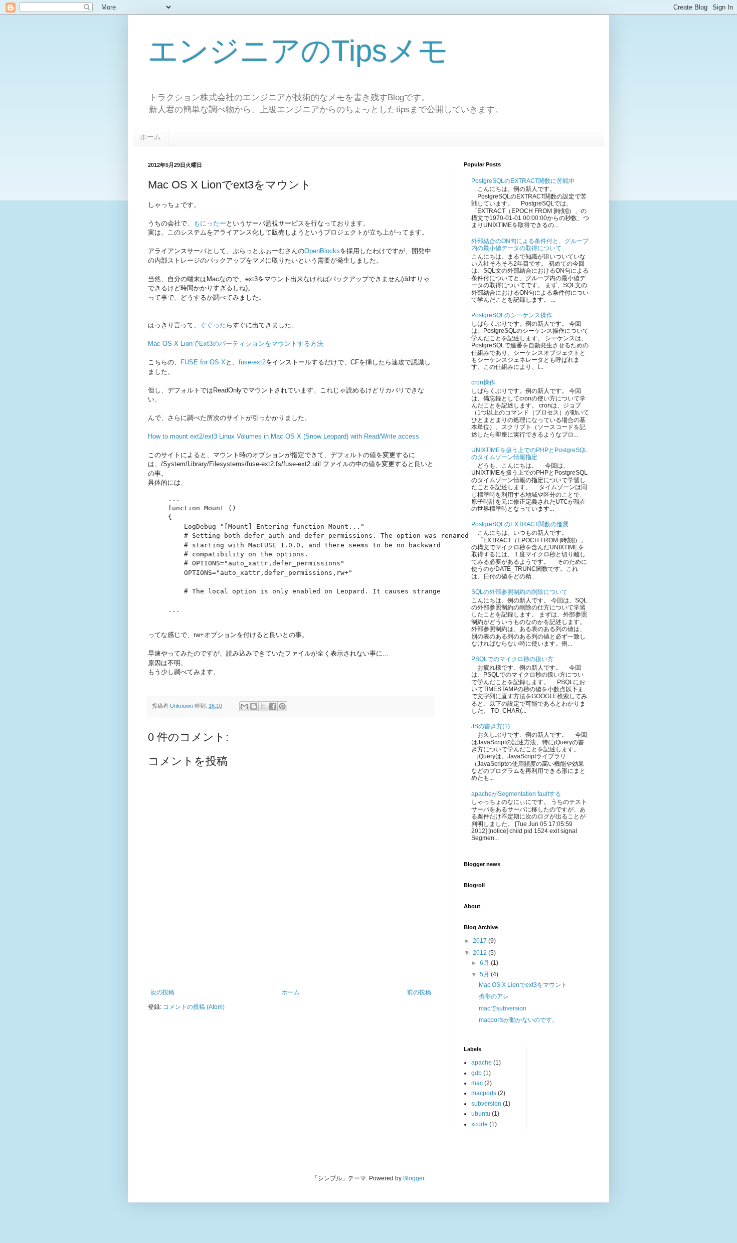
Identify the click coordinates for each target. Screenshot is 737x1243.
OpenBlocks (322, 251)
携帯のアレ (494, 996)
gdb (476, 1073)
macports (483, 1093)
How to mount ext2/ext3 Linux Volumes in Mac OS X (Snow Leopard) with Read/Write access (283, 436)
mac (477, 1083)
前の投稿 (419, 992)
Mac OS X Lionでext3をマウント (523, 984)
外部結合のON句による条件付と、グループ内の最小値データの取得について (530, 245)
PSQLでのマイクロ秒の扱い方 (512, 659)
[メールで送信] (244, 706)
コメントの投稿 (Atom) (194, 1006)
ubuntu (480, 1113)
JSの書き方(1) (490, 726)
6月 (485, 962)
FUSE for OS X (203, 362)
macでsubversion (502, 1008)
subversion (486, 1103)
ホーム (150, 137)
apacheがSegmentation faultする (516, 793)
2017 (480, 940)
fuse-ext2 (252, 362)
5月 (485, 974)
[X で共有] (263, 706)
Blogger (413, 1178)
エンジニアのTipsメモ (298, 51)
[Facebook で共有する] (273, 706)
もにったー (210, 223)
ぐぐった (213, 325)
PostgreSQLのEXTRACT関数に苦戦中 (523, 180)
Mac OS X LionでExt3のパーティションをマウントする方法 (235, 343)
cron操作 (483, 382)
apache (481, 1062)
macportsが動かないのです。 (518, 1019)
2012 (480, 952)
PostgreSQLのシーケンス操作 (511, 315)
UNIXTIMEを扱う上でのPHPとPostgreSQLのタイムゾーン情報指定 (529, 454)
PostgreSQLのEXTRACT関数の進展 (520, 524)
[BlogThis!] (254, 706)
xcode (479, 1124)
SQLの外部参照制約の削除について (519, 591)
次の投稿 (162, 992)
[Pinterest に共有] (282, 706)
